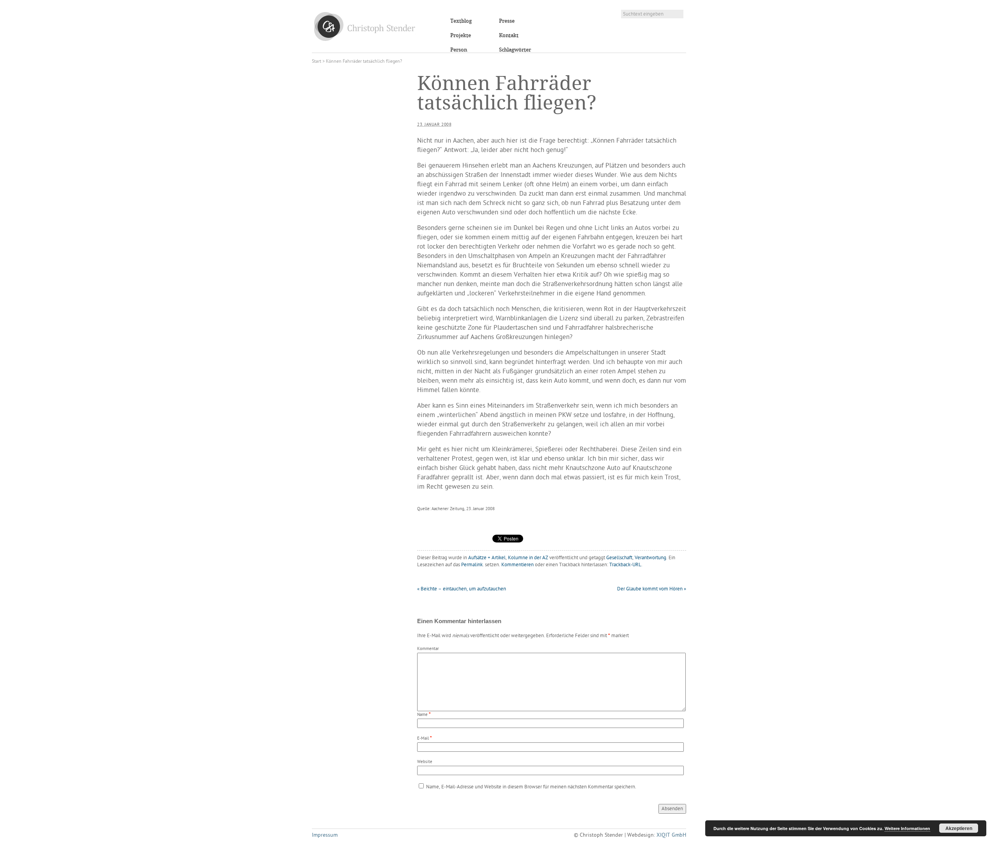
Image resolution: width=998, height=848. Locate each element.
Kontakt (508, 35)
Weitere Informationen (907, 828)
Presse (507, 21)
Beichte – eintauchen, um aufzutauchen (461, 589)
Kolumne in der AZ (528, 558)
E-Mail (423, 739)
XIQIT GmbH (671, 835)
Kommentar (428, 649)
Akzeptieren (958, 828)
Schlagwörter (515, 50)
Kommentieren (517, 565)
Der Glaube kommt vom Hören (651, 589)
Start (316, 61)
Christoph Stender (365, 26)
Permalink (472, 565)
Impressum (325, 835)
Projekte (460, 35)
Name (422, 715)
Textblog (461, 21)
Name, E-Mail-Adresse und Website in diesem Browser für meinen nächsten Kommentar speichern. (531, 787)
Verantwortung (650, 558)
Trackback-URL (625, 565)
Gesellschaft (619, 558)
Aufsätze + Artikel (487, 558)
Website (424, 762)
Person (458, 50)
